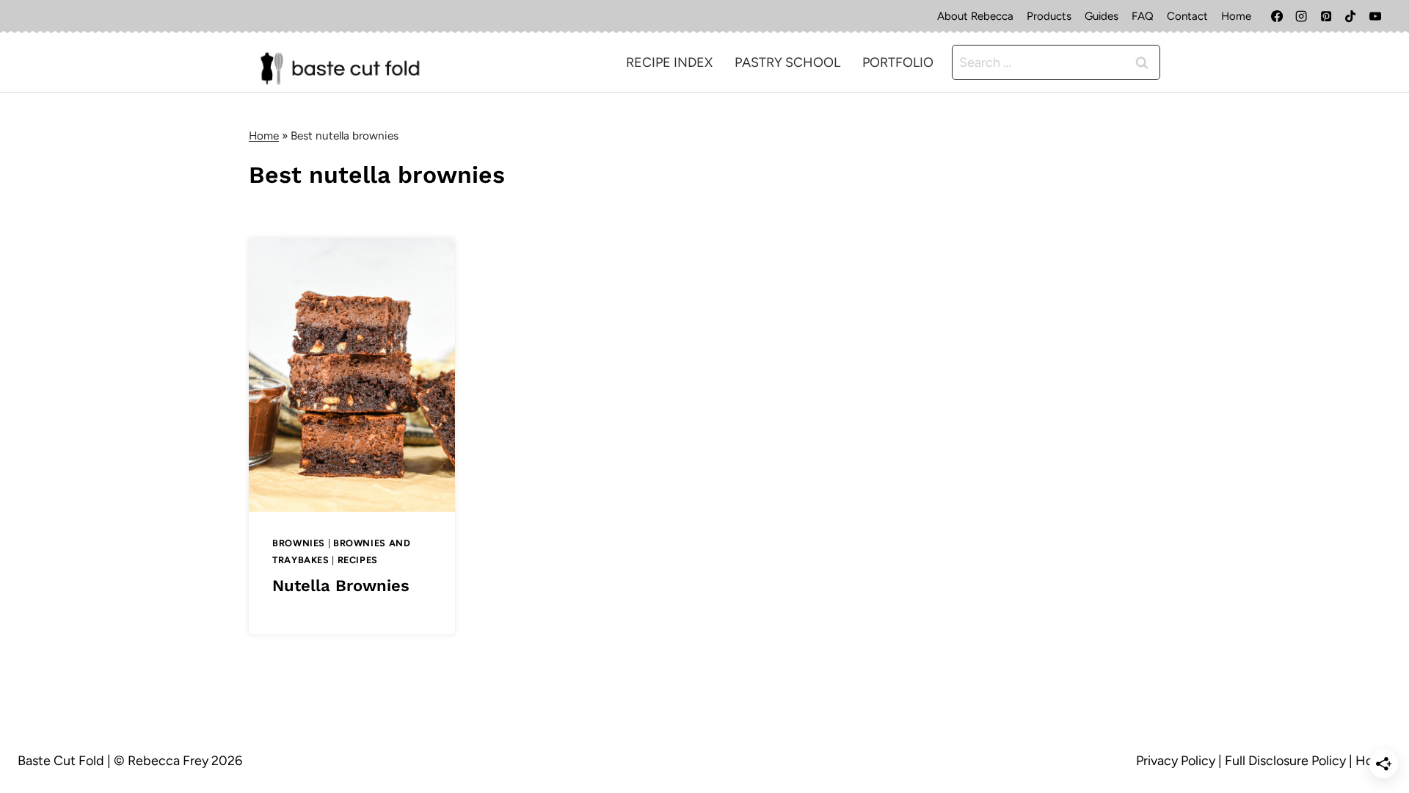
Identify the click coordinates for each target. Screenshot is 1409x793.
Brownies (298, 542)
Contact (1187, 16)
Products (1049, 16)
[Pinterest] (1326, 16)
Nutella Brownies (340, 585)
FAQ (1143, 16)
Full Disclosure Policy (1285, 761)
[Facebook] (1277, 16)
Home (1236, 16)
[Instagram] (1301, 16)
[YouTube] (1375, 16)
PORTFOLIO (897, 62)
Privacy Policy (1175, 761)
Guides (1101, 16)
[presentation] (352, 375)
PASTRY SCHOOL (787, 62)
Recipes (358, 559)
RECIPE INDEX (669, 62)
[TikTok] (1350, 16)
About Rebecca (975, 16)
